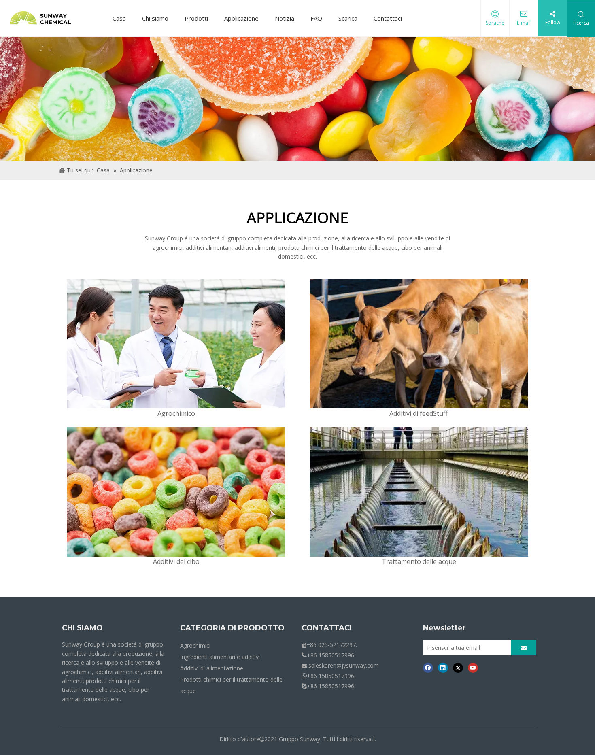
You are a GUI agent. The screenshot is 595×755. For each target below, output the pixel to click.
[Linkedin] (443, 667)
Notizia (284, 18)
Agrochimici (195, 645)
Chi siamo (155, 18)
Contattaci (388, 18)
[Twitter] (458, 667)
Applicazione (241, 18)
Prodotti (196, 18)
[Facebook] (428, 667)
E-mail (524, 22)
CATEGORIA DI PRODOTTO (232, 627)
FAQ (316, 18)
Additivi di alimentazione (211, 668)
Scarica (347, 18)
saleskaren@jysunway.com (343, 665)
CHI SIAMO (82, 627)
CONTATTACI (327, 627)
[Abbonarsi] (523, 647)
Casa (119, 18)
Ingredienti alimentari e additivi (220, 657)
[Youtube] (473, 667)
